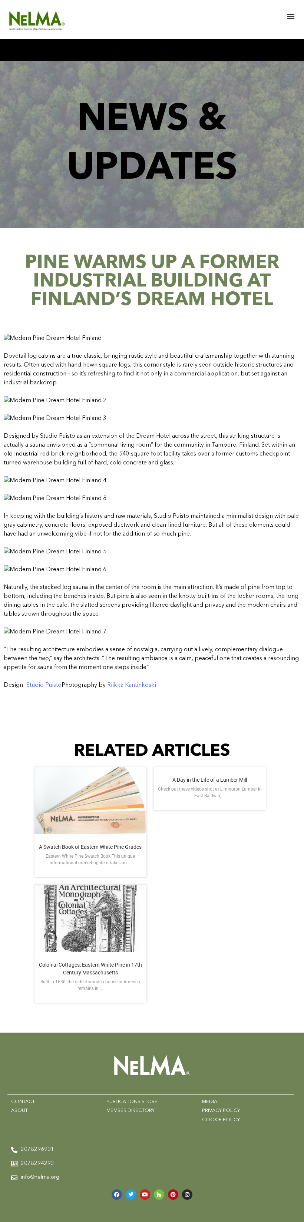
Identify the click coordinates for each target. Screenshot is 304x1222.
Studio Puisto (44, 685)
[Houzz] (159, 1194)
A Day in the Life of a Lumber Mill (209, 780)
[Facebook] (117, 1194)
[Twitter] (131, 1194)
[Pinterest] (173, 1194)
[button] (290, 16)
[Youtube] (145, 1194)
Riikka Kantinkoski (131, 685)
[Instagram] (187, 1194)
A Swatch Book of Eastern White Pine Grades (90, 847)
